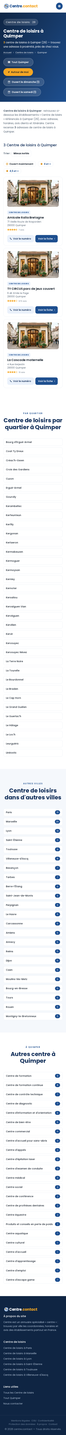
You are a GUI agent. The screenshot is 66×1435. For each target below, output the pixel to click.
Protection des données (22, 1424)
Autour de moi (20, 72)
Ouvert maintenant (21, 164)
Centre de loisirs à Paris (17, 1348)
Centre (23, 6)
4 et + (47, 164)
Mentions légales (20, 1420)
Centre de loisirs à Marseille (20, 1353)
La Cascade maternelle (25, 360)
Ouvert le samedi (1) (24, 92)
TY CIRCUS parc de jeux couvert (31, 289)
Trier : (7, 153)
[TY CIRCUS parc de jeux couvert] (33, 264)
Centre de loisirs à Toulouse (20, 1369)
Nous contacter (13, 1403)
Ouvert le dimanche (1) (26, 82)
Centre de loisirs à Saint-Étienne (22, 1364)
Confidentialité (46, 1420)
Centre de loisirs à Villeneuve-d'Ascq (25, 1375)
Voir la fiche (45, 238)
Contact (53, 1424)
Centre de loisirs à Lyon (17, 1358)
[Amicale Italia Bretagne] (33, 193)
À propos (42, 1424)
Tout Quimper (20, 62)
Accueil (7, 52)
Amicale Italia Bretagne (25, 217)
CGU (33, 1420)
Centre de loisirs (24, 52)
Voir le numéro (22, 238)
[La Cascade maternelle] (33, 335)
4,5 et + (14, 171)
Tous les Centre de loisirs (18, 1392)
